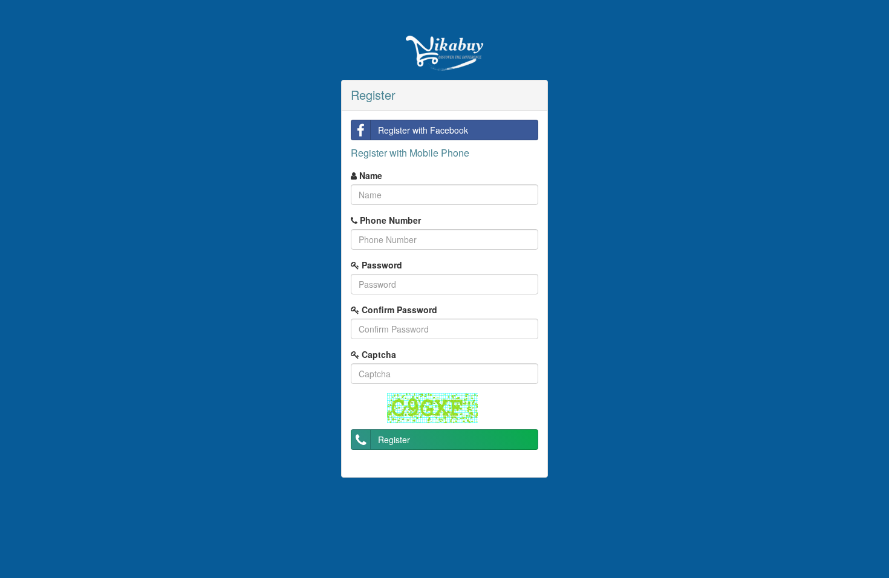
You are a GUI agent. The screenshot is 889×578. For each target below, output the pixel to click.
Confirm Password (398, 310)
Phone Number (389, 220)
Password (380, 265)
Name (369, 175)
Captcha (377, 354)
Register (394, 440)
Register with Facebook (423, 130)
